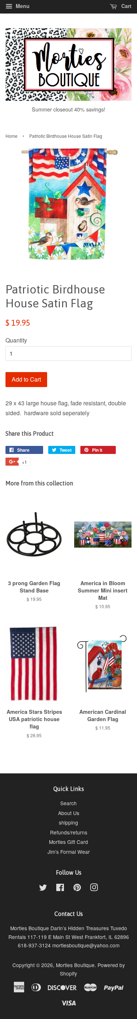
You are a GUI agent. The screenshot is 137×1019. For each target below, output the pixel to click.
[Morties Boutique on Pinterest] (77, 888)
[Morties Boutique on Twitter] (43, 888)
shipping (68, 822)
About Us (68, 813)
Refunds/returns (68, 832)
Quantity (16, 340)
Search (68, 803)
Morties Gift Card (68, 841)
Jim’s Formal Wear (68, 851)
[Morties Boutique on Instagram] (94, 888)
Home (11, 136)
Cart (126, 6)
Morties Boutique (75, 965)
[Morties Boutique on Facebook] (60, 888)
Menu (22, 6)
